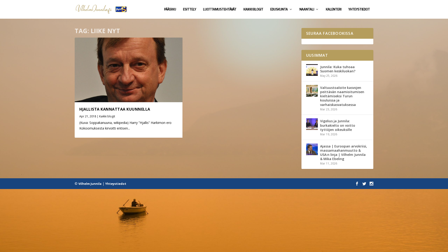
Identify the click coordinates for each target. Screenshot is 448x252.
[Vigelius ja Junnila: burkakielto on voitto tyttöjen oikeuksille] (312, 124)
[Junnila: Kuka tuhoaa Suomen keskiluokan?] (312, 70)
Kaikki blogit (253, 9)
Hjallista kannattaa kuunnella (114, 109)
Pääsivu (170, 9)
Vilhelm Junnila (90, 184)
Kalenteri (333, 9)
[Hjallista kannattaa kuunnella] (128, 70)
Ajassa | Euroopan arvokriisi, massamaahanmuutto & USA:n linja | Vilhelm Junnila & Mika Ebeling (343, 152)
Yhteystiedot (359, 9)
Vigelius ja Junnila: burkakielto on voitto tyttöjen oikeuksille (337, 125)
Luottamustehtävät (219, 9)
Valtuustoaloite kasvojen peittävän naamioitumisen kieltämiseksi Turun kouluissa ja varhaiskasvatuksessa (342, 96)
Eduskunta (279, 9)
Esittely (189, 9)
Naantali (306, 9)
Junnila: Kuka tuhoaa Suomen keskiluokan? (337, 69)
